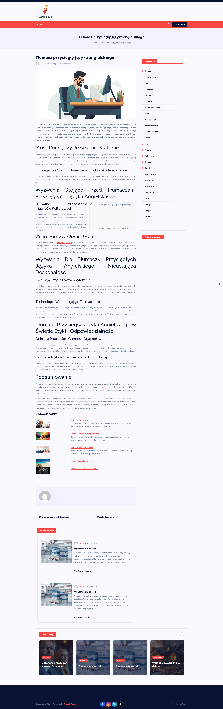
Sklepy (148, 162)
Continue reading (83, 571)
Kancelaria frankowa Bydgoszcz (85, 434)
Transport (149, 180)
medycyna (61, 242)
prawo (69, 242)
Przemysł (149, 150)
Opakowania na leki (53, 666)
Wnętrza (149, 211)
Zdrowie (148, 217)
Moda (147, 113)
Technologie (150, 174)
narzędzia (90, 311)
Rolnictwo (149, 156)
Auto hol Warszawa (79, 420)
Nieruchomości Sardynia (81, 461)
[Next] (182, 634)
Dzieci (148, 83)
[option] (56, 657)
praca (104, 387)
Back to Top (180, 704)
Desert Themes (70, 704)
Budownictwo (151, 77)
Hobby (148, 95)
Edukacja (46, 64)
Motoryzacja (150, 119)
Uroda (147, 198)
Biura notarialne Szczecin (82, 447)
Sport (147, 168)
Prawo (148, 144)
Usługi (53, 64)
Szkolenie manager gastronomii (84, 468)
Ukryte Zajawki (151, 192)
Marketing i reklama (153, 107)
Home (40, 24)
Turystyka (149, 186)
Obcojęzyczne (151, 132)
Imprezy (148, 101)
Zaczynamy (180, 24)
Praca (147, 138)
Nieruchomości (151, 126)
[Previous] (178, 634)
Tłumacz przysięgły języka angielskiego (115, 43)
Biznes (148, 71)
